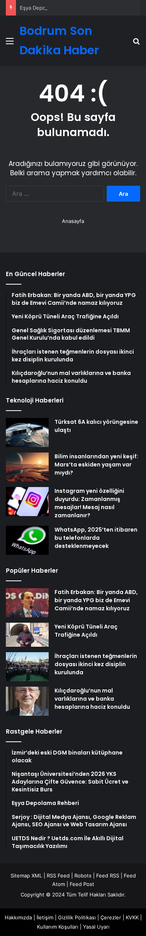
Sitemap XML (26, 875)
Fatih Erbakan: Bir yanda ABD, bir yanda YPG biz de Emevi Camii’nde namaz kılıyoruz (96, 600)
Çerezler (110, 917)
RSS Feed (58, 875)
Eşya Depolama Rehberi (48, 8)
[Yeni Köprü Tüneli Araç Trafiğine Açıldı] (27, 635)
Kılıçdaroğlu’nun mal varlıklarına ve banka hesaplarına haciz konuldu (92, 699)
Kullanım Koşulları (57, 927)
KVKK (132, 917)
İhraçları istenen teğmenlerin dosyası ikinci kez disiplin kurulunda (96, 664)
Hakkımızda (18, 917)
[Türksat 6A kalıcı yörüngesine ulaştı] (27, 432)
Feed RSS (107, 875)
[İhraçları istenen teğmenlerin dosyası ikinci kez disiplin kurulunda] (27, 666)
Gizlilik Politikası (77, 917)
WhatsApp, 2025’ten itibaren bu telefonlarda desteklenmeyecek (96, 538)
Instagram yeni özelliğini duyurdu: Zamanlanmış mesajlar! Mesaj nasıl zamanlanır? (89, 503)
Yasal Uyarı (96, 927)
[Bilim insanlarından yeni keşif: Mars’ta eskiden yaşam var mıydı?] (27, 467)
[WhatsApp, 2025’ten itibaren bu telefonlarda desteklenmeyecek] (27, 540)
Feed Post (82, 884)
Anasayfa (73, 221)
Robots (82, 875)
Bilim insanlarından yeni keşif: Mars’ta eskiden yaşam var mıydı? (96, 464)
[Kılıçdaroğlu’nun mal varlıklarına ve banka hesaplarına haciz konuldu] (27, 701)
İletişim (45, 917)
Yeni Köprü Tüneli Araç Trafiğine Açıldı (86, 631)
